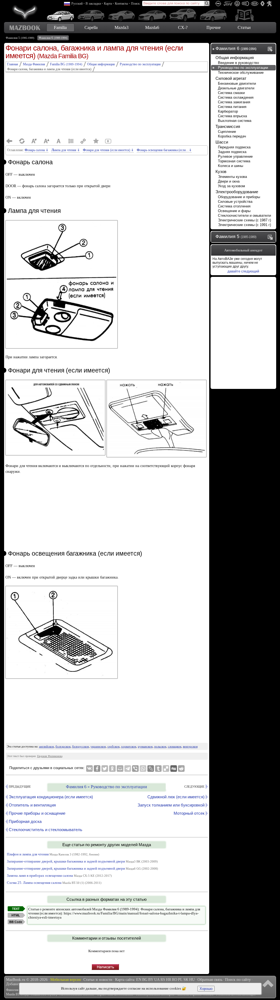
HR (168, 980)
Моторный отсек (189, 813)
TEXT (16, 908)
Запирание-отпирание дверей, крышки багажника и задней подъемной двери (82, 861)
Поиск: (136, 3)
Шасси (221, 142)
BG (144, 980)
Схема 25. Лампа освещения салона (54, 883)
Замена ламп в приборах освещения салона (59, 875)
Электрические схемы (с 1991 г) (244, 225)
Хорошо (206, 989)
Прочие (213, 27)
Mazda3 (122, 27)
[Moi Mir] (120, 768)
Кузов (220, 171)
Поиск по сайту (238, 980)
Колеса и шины (230, 166)
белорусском (80, 746)
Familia (60, 27)
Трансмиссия (227, 126)
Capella (91, 27)
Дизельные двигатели (236, 88)
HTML (15, 915)
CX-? (183, 27)
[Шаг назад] (9, 141)
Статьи (244, 27)
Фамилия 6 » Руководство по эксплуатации (106, 786)
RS (163, 980)
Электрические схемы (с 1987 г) (244, 220)
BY (150, 980)
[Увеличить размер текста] (46, 141)
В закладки (93, 3)
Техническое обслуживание (241, 73)
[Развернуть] (271, 237)
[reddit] (181, 768)
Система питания (232, 107)
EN (138, 980)
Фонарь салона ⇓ (36, 150)
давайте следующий (243, 271)
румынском (145, 746)
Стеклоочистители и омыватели (244, 215)
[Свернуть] (271, 49)
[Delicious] (166, 768)
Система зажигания (234, 102)
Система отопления (234, 206)
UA (157, 980)
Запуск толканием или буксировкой (171, 805)
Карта (108, 3)
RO (174, 980)
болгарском (63, 746)
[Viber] (135, 768)
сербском (113, 746)
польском (160, 746)
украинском (98, 746)
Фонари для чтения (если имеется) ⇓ (108, 150)
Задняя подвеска (232, 152)
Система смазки (231, 93)
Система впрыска (232, 116)
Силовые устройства (235, 202)
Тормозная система (234, 161)
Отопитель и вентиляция (32, 805)
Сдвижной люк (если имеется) (176, 796)
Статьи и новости (97, 980)
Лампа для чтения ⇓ (65, 150)
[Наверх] (269, 983)
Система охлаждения (235, 97)
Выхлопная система (234, 121)
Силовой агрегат (230, 78)
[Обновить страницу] (22, 141)
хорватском (128, 746)
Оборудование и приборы (239, 197)
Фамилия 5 (20, 37)
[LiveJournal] (150, 768)
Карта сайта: (125, 980)
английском (46, 746)
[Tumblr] (158, 768)
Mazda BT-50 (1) (17, 994)
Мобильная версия (65, 980)
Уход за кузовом (231, 186)
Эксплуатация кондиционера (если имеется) (51, 796)
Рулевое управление (235, 156)
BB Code (15, 921)
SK (185, 980)
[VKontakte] (89, 768)
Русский (77, 3)
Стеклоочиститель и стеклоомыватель (45, 829)
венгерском (190, 746)
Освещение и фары (234, 211)
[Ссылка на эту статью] (83, 141)
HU (192, 980)
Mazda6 (152, 27)
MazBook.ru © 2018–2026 (27, 980)
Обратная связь (209, 980)
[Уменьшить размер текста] (34, 141)
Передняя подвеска (234, 147)
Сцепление (227, 132)
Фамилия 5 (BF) (17, 990)
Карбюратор (228, 111)
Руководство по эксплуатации (243, 68)
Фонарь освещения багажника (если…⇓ (164, 150)
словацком (174, 746)
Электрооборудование (236, 191)
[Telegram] (127, 768)
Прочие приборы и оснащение (37, 813)
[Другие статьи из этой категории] (71, 141)
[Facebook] (97, 768)
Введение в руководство (238, 63)
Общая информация (234, 57)
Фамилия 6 (53, 37)
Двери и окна (229, 181)
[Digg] (173, 768)
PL (180, 980)
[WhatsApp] (143, 768)
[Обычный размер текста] (59, 141)
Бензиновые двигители (237, 83)
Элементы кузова (232, 177)
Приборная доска (25, 821)
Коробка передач (232, 136)
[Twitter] (104, 768)
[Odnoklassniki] (112, 768)
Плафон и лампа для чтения (53, 854)
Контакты (121, 3)
